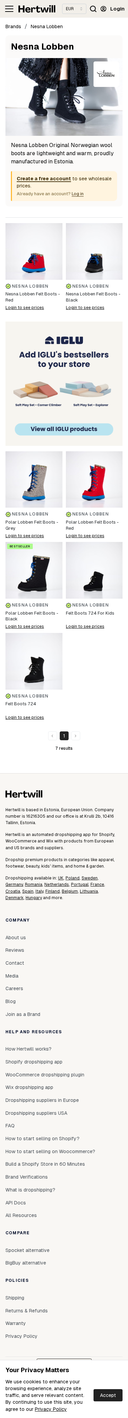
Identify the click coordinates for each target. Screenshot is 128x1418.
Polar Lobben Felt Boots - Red (92, 525)
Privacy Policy (51, 1409)
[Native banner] (64, 384)
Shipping (14, 1298)
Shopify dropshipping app (33, 1062)
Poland (73, 878)
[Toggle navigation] (9, 9)
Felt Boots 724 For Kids (90, 613)
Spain (27, 891)
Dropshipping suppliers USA (36, 1113)
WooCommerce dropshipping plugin (44, 1074)
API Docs (15, 1202)
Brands (13, 26)
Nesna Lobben (47, 26)
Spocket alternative (27, 1250)
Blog (10, 1001)
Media (11, 976)
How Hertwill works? (28, 1049)
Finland (52, 891)
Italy (39, 891)
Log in (78, 193)
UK (60, 878)
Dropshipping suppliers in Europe (42, 1100)
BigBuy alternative (25, 1263)
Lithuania (89, 891)
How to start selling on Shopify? (42, 1138)
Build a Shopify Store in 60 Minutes (45, 1164)
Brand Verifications (26, 1177)
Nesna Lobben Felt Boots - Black (93, 297)
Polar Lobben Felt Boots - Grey (31, 525)
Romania (33, 884)
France (97, 884)
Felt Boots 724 (20, 703)
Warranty (15, 1323)
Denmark (14, 897)
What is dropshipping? (30, 1190)
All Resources (21, 1215)
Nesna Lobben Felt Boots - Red (32, 297)
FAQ (10, 1125)
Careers (14, 988)
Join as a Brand (22, 1014)
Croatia (12, 891)
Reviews (14, 950)
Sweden (90, 878)
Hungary (34, 897)
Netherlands (56, 884)
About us (15, 937)
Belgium (70, 891)
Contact (14, 963)
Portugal (79, 884)
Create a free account (44, 178)
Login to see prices (24, 307)
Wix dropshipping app (29, 1087)
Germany (14, 884)
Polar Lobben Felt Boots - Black (31, 616)
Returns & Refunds (26, 1310)
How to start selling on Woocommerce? (50, 1151)
